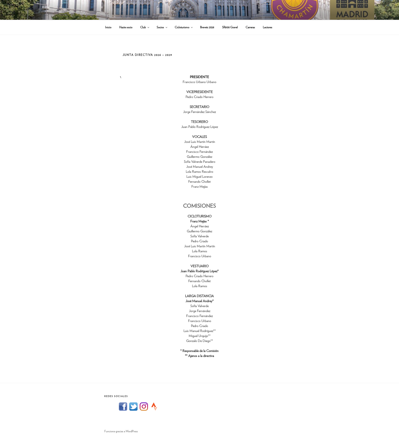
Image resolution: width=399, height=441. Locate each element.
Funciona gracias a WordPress (121, 431)
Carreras (250, 27)
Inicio (108, 27)
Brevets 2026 (207, 27)
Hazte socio (125, 27)
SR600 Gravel (230, 27)
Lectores (267, 27)
